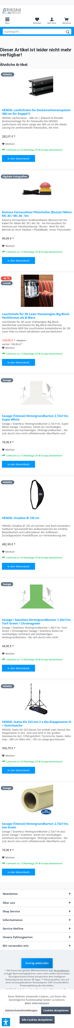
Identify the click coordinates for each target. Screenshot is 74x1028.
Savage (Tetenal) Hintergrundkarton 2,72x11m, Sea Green (35, 825)
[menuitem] (7, 20)
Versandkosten (61, 970)
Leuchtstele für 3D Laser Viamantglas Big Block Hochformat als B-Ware (35, 315)
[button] (6, 1022)
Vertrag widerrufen (37, 963)
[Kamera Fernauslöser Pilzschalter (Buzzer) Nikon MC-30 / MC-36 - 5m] (37, 189)
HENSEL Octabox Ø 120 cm (20, 518)
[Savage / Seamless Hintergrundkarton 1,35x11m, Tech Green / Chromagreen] (37, 596)
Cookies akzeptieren (56, 1010)
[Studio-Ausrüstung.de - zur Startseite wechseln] (18, 10)
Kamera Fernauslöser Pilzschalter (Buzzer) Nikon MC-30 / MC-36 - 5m (37, 214)
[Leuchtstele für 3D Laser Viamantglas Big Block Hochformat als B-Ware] (37, 291)
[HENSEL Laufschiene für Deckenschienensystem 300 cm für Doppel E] (37, 87)
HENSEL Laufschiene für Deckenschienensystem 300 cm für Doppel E (36, 111)
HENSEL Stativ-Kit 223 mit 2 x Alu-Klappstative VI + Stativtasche (36, 723)
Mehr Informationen (37, 1003)
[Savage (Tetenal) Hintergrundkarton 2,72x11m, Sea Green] (37, 800)
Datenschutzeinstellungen (21, 1010)
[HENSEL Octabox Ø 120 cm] (37, 495)
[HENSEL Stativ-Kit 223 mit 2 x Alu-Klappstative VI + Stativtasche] (37, 698)
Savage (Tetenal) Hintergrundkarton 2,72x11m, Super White (35, 417)
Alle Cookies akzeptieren (37, 1019)
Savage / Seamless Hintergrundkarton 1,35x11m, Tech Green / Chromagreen (36, 621)
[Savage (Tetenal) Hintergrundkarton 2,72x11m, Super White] (37, 393)
